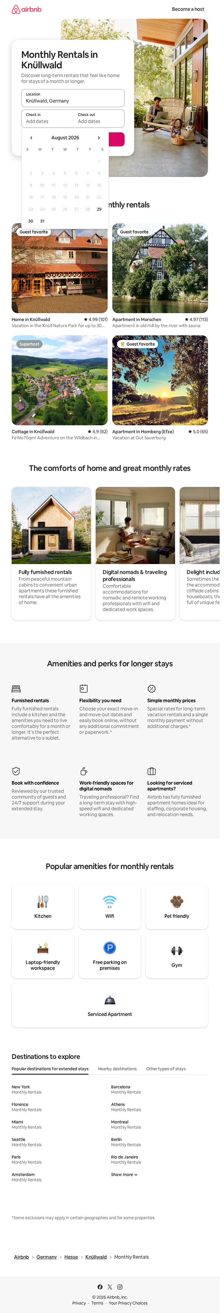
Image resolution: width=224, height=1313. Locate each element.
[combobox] (73, 100)
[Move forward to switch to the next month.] (98, 138)
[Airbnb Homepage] (26, 9)
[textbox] (47, 121)
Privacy (79, 1303)
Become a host (188, 9)
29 (99, 209)
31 (42, 221)
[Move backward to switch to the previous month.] (31, 138)
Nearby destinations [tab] (117, 1068)
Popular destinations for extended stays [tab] (50, 1068)
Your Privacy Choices (128, 1303)
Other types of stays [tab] (166, 1068)
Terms (97, 1303)
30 (30, 221)
